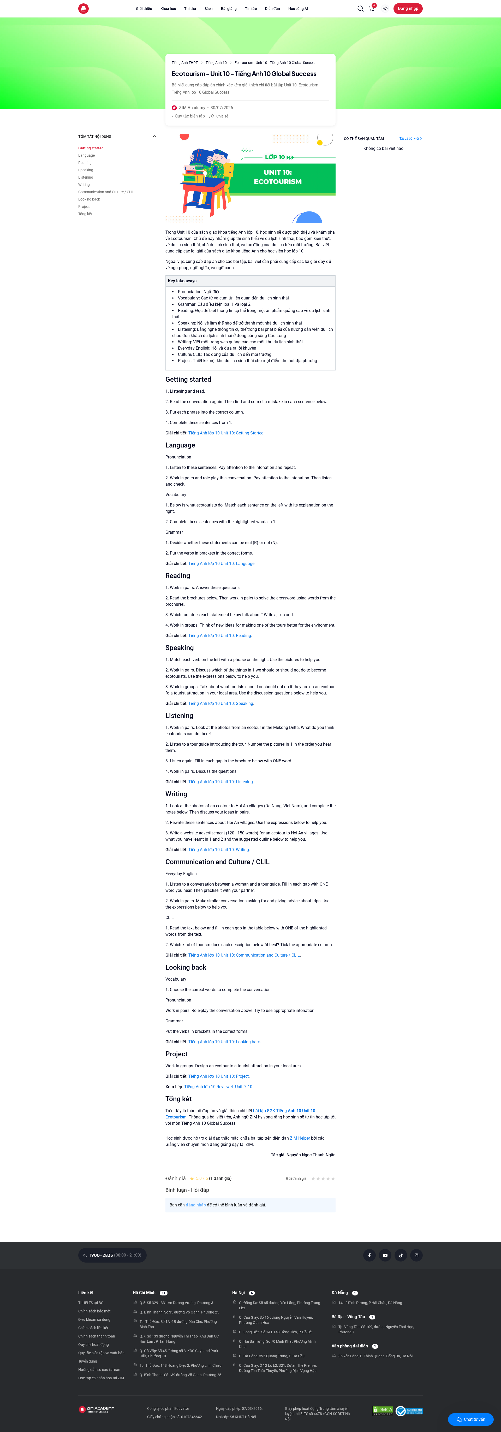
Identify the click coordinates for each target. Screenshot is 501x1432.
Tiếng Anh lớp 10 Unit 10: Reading (219, 635)
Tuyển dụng (87, 1361)
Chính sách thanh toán (96, 1336)
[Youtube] (385, 1255)
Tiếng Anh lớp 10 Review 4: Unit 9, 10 (218, 1086)
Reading (85, 163)
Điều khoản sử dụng (94, 1319)
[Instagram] (416, 1255)
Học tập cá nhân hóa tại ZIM (101, 1378)
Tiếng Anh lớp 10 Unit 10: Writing (218, 849)
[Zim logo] (83, 8)
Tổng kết (85, 214)
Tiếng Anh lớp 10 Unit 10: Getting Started (226, 433)
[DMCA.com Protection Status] (382, 1412)
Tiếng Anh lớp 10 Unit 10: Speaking (220, 703)
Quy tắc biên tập (190, 116)
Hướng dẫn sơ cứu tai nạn (99, 1370)
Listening (85, 177)
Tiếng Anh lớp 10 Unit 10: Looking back (224, 1041)
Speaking (85, 170)
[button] (360, 8)
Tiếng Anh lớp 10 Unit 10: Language (221, 563)
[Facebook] (369, 1255)
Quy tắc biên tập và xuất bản (101, 1353)
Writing (84, 184)
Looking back (89, 199)
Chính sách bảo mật (94, 1311)
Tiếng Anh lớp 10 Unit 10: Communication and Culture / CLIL (244, 955)
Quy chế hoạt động (93, 1344)
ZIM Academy (192, 107)
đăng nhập (196, 1205)
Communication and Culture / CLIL (106, 192)
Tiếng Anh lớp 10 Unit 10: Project (218, 1076)
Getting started (91, 148)
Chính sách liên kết (93, 1328)
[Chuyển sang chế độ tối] (385, 8)
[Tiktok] (401, 1255)
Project (84, 206)
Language (86, 155)
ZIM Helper (300, 1138)
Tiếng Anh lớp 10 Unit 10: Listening (220, 781)
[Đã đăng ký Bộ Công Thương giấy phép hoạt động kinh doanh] (409, 1412)
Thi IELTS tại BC (90, 1303)
